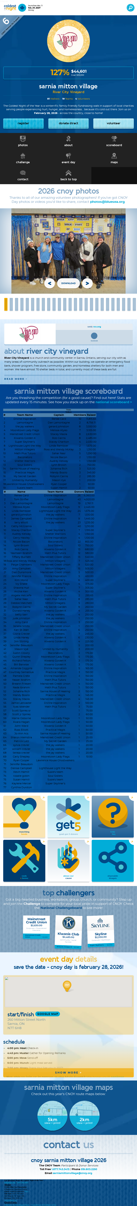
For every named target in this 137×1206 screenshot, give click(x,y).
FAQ (6, 1205)
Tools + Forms (30, 1205)
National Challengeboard (61, 908)
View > (27, 1191)
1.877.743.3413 (60, 1169)
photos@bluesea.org (107, 202)
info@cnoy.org (9, 1183)
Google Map (47, 1014)
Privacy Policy (41, 1205)
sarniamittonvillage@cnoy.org (72, 1173)
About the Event (13, 1205)
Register (22, 1205)
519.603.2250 (89, 1169)
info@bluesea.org (10, 1200)
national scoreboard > (114, 402)
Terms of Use (51, 1205)
